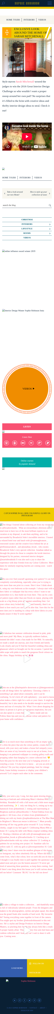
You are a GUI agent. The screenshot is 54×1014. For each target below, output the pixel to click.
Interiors (29, 20)
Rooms (27, 233)
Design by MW (27, 1010)
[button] (50, 3)
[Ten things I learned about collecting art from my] (27, 550)
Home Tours (13, 20)
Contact (33, 1008)
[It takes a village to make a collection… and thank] (27, 930)
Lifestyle (27, 229)
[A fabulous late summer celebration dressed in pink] (27, 659)
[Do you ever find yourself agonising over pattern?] (27, 604)
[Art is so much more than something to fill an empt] (27, 767)
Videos (42, 20)
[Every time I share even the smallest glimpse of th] (27, 876)
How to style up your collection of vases (38, 193)
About (42, 1008)
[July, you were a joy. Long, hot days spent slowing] (27, 821)
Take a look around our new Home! (15, 193)
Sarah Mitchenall (25, 81)
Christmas (27, 220)
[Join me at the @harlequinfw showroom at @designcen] (27, 713)
